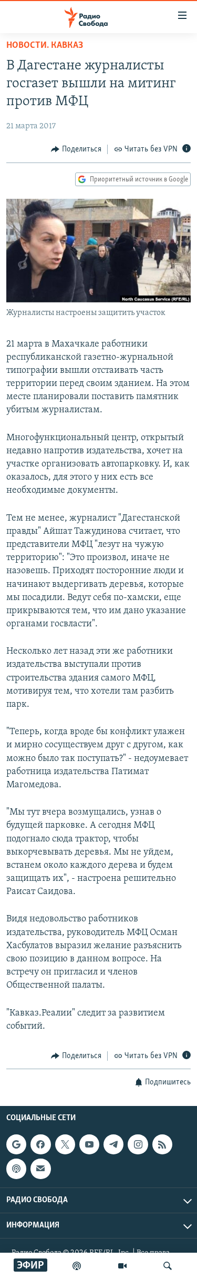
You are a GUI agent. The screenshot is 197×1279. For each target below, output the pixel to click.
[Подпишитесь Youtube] (89, 1145)
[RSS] (162, 1145)
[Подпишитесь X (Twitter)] (65, 1145)
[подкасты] (76, 1266)
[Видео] (122, 1266)
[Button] (76, 149)
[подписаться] (40, 1169)
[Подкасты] (16, 1169)
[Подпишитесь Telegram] (113, 1145)
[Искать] (167, 1266)
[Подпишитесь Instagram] (138, 1145)
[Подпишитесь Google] (16, 1145)
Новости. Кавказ (44, 45)
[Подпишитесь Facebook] (40, 1145)
